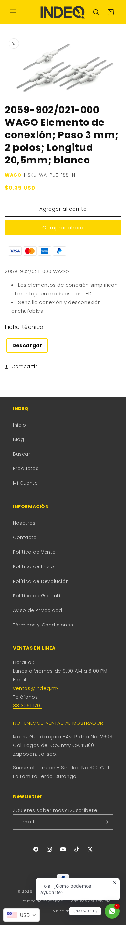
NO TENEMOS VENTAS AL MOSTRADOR (58, 723)
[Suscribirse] (106, 822)
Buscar (21, 454)
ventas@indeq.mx (36, 688)
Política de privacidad (42, 901)
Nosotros (24, 523)
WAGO (13, 175)
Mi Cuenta (25, 483)
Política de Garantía (38, 596)
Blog (18, 439)
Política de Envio (33, 566)
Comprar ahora (63, 227)
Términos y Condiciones (43, 625)
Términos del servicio (89, 901)
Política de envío (66, 911)
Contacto (25, 537)
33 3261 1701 (27, 705)
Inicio (19, 425)
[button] (13, 12)
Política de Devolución (41, 581)
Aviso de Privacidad (37, 610)
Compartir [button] (24, 366)
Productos (25, 468)
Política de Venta (34, 552)
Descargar (27, 345)
